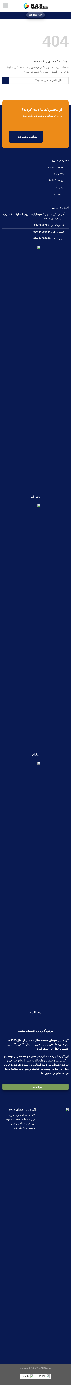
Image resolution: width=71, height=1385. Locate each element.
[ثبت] (5, 80)
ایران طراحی (21, 1127)
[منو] (67, 6)
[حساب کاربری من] (5, 6)
